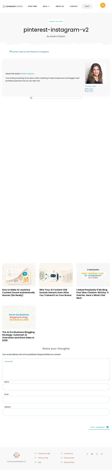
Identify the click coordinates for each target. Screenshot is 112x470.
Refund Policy (69, 462)
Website (7, 407)
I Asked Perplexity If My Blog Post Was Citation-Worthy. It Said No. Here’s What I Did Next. (92, 293)
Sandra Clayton (27, 73)
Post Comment (98, 427)
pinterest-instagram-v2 (56, 30)
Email (6, 394)
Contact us (68, 453)
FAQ (39, 462)
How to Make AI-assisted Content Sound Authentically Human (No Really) (18, 292)
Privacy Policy (69, 458)
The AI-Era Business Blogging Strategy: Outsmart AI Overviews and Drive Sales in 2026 (18, 336)
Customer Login (44, 453)
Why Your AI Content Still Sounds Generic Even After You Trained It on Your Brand (55, 292)
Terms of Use (43, 458)
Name (6, 382)
